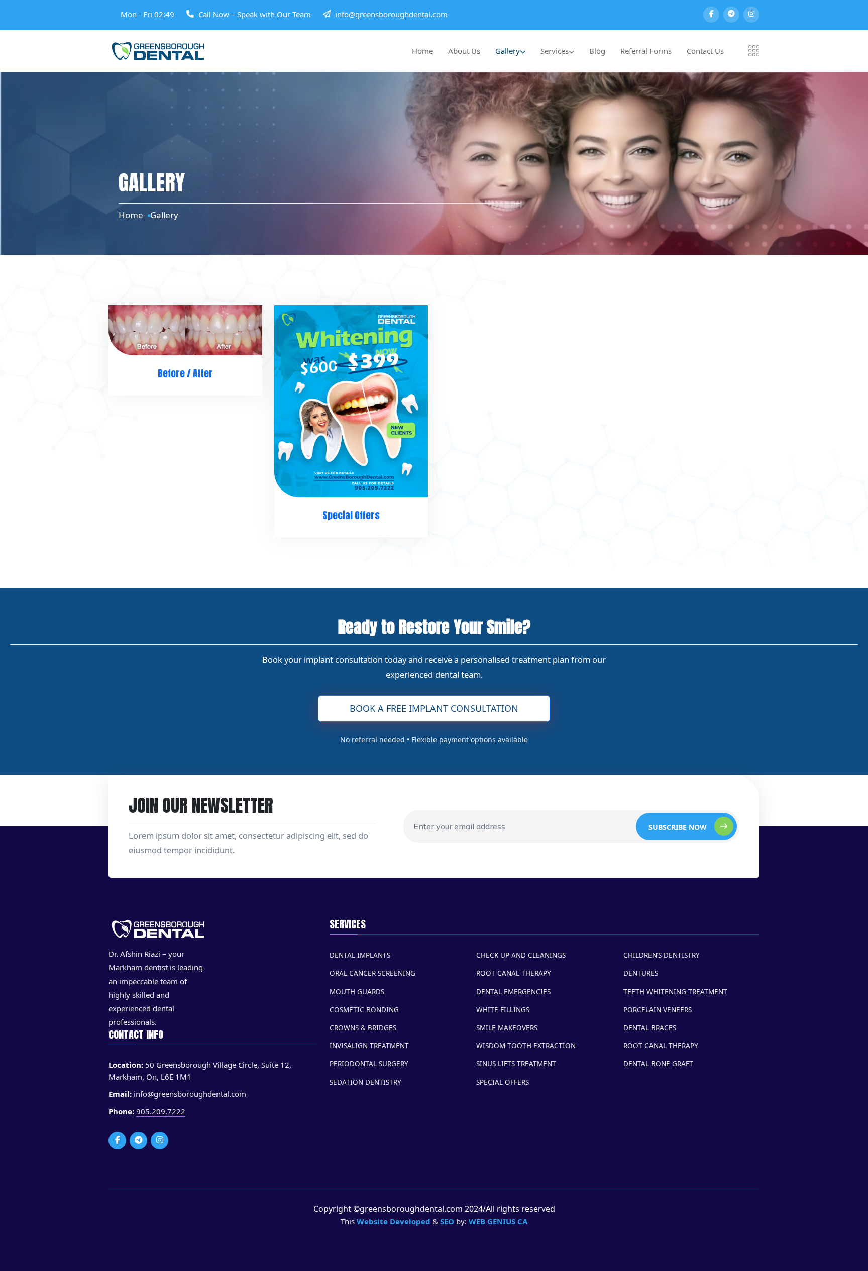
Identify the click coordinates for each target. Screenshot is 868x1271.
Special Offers (351, 515)
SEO (447, 1221)
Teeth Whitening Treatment (675, 991)
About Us (464, 51)
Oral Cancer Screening (372, 973)
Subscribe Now (677, 827)
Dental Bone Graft (658, 1063)
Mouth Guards (357, 991)
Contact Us (705, 51)
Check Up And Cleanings (521, 955)
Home (422, 51)
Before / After (185, 373)
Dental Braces (649, 1027)
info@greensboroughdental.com (391, 14)
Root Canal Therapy (513, 973)
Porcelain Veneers (657, 1009)
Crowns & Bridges (363, 1027)
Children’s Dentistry (661, 955)
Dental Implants (360, 955)
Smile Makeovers (506, 1027)
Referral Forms (646, 51)
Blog (597, 51)
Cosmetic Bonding (364, 1009)
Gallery (507, 51)
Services (554, 51)
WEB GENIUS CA (498, 1221)
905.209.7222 (160, 1111)
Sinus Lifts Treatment (516, 1063)
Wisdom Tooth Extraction (526, 1045)
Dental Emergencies (513, 991)
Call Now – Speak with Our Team (254, 14)
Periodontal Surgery (369, 1063)
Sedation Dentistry (365, 1082)
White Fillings (502, 1009)
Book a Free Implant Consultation (434, 708)
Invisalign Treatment (369, 1045)
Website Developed (393, 1221)
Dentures (640, 973)
